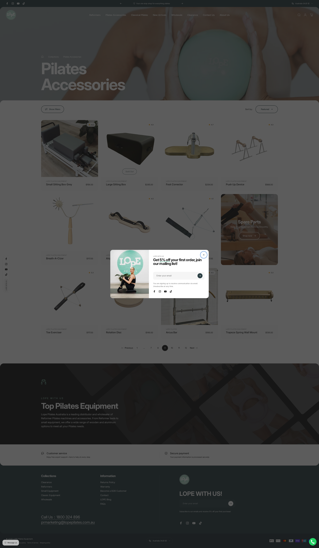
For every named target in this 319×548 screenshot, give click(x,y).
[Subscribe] (200, 275)
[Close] (204, 255)
